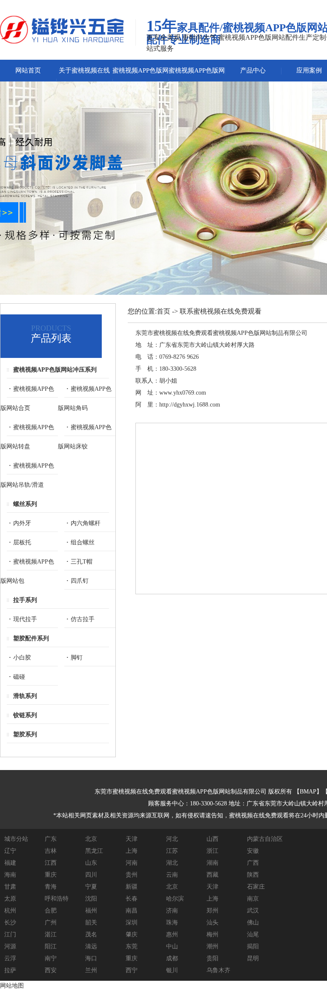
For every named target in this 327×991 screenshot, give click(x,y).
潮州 (212, 946)
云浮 (10, 958)
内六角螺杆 (85, 523)
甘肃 (10, 886)
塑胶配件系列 (31, 638)
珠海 (172, 922)
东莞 (132, 946)
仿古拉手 (83, 619)
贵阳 (212, 958)
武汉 (253, 910)
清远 (91, 946)
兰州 (91, 970)
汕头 (212, 922)
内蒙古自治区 (265, 839)
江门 (10, 934)
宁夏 (91, 886)
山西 (212, 839)
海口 (91, 958)
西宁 (132, 970)
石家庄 (256, 886)
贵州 (132, 875)
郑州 (212, 910)
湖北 (172, 863)
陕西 (253, 875)
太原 (10, 898)
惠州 (172, 934)
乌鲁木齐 (218, 970)
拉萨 (10, 970)
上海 (132, 851)
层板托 (22, 542)
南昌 (132, 910)
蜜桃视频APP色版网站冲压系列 (55, 369)
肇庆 (132, 934)
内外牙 (22, 523)
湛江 (51, 934)
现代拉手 (25, 619)
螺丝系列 (25, 504)
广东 (51, 839)
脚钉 (77, 657)
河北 (172, 839)
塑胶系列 (25, 734)
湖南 (212, 863)
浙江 (212, 851)
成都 (172, 958)
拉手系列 (25, 600)
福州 (91, 910)
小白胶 (22, 657)
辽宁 (10, 851)
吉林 (51, 851)
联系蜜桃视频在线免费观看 (220, 311)
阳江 (51, 946)
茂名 (91, 934)
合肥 (51, 910)
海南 (10, 875)
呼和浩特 (57, 898)
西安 (51, 970)
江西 (51, 863)
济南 (172, 910)
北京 (91, 839)
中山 (172, 946)
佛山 (253, 922)
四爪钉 (80, 581)
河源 (10, 946)
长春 (132, 898)
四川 (91, 875)
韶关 (91, 922)
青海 (51, 886)
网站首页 (28, 70)
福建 (10, 863)
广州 (51, 922)
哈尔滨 (175, 898)
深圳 (132, 922)
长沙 (10, 922)
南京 (253, 898)
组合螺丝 (83, 542)
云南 (172, 875)
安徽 (253, 851)
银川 (172, 970)
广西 (253, 863)
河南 (132, 863)
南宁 (51, 958)
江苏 (172, 851)
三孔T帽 (81, 561)
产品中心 (253, 70)
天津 (132, 839)
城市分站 (16, 839)
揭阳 (253, 946)
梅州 (212, 934)
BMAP (308, 791)
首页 (163, 311)
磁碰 (19, 677)
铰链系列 (25, 715)
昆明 (253, 958)
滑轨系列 (25, 696)
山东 (91, 863)
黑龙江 (94, 851)
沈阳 (91, 898)
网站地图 (12, 985)
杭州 (10, 910)
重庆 (51, 875)
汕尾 (253, 934)
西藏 (212, 875)
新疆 (132, 886)
